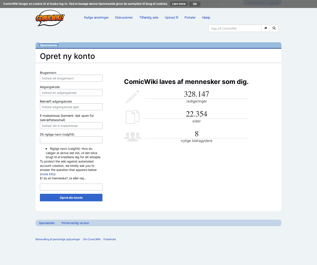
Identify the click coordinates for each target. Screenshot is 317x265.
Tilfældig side (148, 17)
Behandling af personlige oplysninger (58, 239)
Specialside (48, 45)
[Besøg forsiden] (50, 18)
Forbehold (110, 239)
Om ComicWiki (91, 239)
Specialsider (47, 223)
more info (47, 174)
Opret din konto (71, 197)
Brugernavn (48, 72)
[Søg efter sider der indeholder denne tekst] (274, 28)
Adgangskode (50, 87)
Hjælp (206, 17)
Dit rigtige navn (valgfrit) (57, 134)
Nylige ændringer (96, 17)
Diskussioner (124, 17)
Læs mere (179, 3)
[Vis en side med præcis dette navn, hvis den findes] (265, 28)
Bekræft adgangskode (56, 101)
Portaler (190, 17)
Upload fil (171, 17)
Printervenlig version (75, 223)
